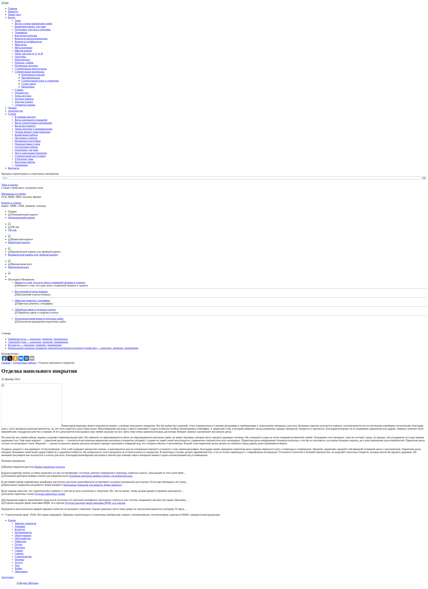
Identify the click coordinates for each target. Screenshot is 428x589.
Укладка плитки (24, 101)
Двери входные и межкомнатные (33, 128)
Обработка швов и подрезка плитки (35, 309)
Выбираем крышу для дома (30, 26)
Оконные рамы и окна (27, 144)
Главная (12, 8)
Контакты (13, 168)
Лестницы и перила (26, 138)
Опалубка (20, 56)
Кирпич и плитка (11, 202)
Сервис (19, 550)
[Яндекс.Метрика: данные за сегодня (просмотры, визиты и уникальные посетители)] (27, 583)
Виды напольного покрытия (31, 119)
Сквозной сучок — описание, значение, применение (38, 342)
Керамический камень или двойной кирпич (33, 254)
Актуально (7, 577)
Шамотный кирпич (19, 242)
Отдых (18, 544)
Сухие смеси (28, 83)
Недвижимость (23, 532)
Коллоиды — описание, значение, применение (35, 345)
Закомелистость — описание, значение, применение (38, 339)
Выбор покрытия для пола (50, 466)
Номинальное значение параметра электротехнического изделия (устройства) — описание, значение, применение (73, 348)
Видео (11, 17)
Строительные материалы (29, 71)
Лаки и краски (9, 184)
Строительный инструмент (30, 156)
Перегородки (22, 59)
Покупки (20, 547)
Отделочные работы (26, 147)
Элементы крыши (25, 104)
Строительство (23, 556)
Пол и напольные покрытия (31, 153)
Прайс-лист (14, 14)
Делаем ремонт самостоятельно (32, 131)
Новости (13, 11)
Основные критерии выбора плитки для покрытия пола (100, 475)
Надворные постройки (28, 141)
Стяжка (19, 89)
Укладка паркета (24, 98)
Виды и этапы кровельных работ (33, 23)
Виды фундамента (25, 125)
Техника (19, 559)
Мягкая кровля (23, 50)
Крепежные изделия (32, 74)
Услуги (19, 562)
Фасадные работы (25, 162)
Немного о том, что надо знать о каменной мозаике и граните (50, 282)
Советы (19, 553)
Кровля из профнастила (28, 41)
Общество (20, 541)
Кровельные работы (26, 134)
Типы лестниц (23, 95)
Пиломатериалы (30, 77)
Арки (18, 20)
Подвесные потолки (26, 65)
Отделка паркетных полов (50, 493)
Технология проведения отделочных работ (39, 318)
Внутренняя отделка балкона (31, 291)
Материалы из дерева (13, 193)
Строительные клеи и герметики (40, 80)
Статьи (12, 113)
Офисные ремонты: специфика (32, 300)
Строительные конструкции (31, 68)
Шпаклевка (27, 86)
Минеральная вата (18, 267)
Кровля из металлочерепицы (31, 38)
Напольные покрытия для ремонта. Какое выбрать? (92, 484)
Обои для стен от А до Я (29, 53)
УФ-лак (12, 230)
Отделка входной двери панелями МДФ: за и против (95, 503)
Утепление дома (24, 159)
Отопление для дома (26, 150)
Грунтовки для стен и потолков (32, 29)
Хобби (18, 568)
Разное (12, 520)
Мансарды (21, 44)
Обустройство (23, 538)
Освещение (21, 165)
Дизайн (12, 107)
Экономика (21, 571)
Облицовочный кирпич (21, 217)
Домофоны (21, 32)
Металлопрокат (23, 47)
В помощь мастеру (25, 116)
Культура (20, 529)
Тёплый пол (22, 92)
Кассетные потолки (26, 35)
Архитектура (15, 110)
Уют (17, 565)
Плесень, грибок (24, 62)
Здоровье (20, 526)
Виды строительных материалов (33, 122)
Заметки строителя (25, 523)
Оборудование (23, 535)
